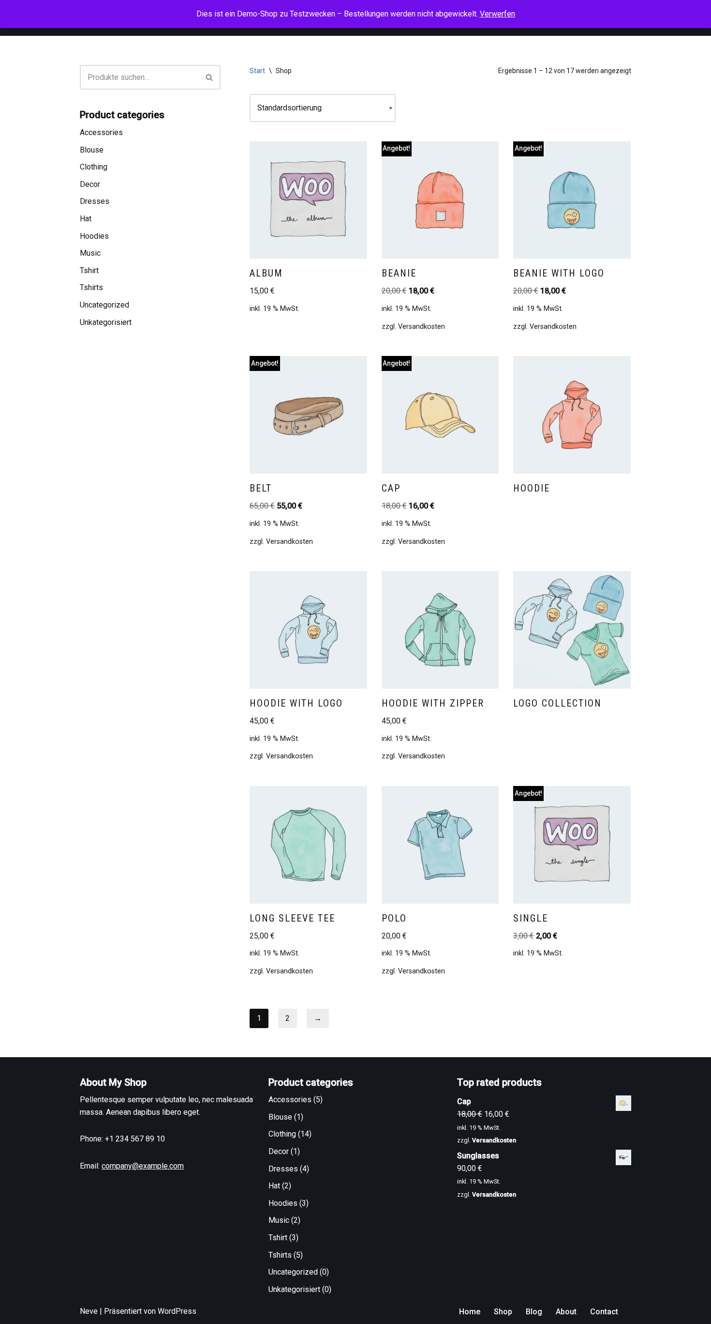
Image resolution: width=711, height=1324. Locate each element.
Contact (604, 1311)
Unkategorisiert (106, 322)
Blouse (92, 149)
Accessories (101, 132)
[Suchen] (210, 77)
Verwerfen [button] (497, 13)
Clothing (93, 166)
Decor (90, 184)
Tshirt (89, 270)
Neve (89, 1311)
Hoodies (94, 236)
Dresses (94, 201)
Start (257, 71)
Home (469, 1311)
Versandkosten (421, 327)
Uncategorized (104, 304)
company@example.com (143, 1165)
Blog (534, 1311)
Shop (503, 1311)
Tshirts (91, 287)
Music (90, 253)
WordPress (177, 1311)
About (566, 1311)
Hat (85, 218)
